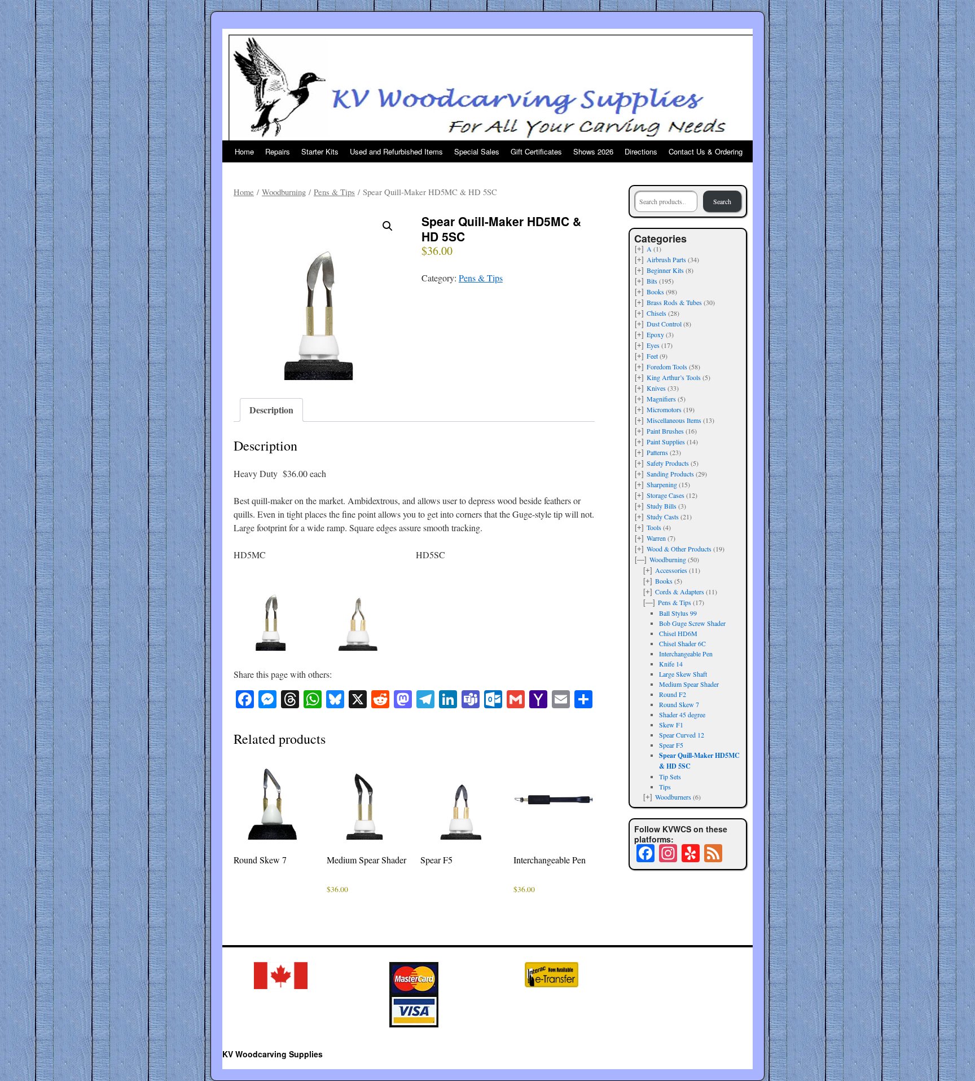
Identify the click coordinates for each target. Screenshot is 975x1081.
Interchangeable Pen (686, 653)
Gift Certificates (536, 151)
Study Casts (663, 516)
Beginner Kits (665, 270)
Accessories (671, 570)
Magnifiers (661, 398)
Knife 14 (671, 663)
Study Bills (662, 505)
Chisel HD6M (678, 633)
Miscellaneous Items (674, 420)
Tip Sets (670, 776)
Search (722, 201)
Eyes (653, 345)
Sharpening (662, 484)
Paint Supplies (666, 441)
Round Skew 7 (679, 704)
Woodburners (673, 796)
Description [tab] (271, 409)
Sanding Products (670, 473)
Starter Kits (320, 151)
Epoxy (655, 334)
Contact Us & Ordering (706, 151)
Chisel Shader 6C (682, 643)
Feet (652, 355)
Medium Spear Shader (689, 684)
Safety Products (668, 462)
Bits (652, 280)
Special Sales (476, 151)
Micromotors (664, 409)
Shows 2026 (593, 151)
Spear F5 (671, 744)
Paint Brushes (665, 430)
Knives (656, 387)
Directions (641, 151)
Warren (656, 537)
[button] (387, 226)
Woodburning (284, 191)
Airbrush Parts (666, 259)
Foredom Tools (667, 366)
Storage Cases (665, 495)
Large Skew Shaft (683, 673)
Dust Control (664, 323)
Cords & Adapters (679, 591)
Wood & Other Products (679, 548)
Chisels (656, 312)
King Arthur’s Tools (674, 377)
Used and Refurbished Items (396, 151)
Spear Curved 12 (681, 734)
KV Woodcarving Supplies (272, 1054)
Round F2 (672, 694)
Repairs (277, 151)
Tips (665, 786)
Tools (654, 527)
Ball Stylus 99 (678, 612)
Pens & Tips (334, 191)
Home (244, 151)
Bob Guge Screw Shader (692, 623)
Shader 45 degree (682, 714)
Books (655, 291)
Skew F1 (671, 724)
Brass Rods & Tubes (674, 302)
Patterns (657, 452)
